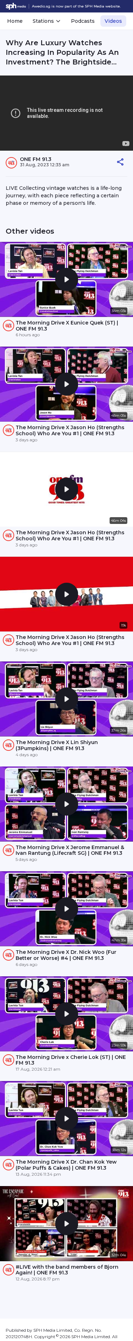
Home (15, 21)
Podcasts (83, 21)
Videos (113, 21)
